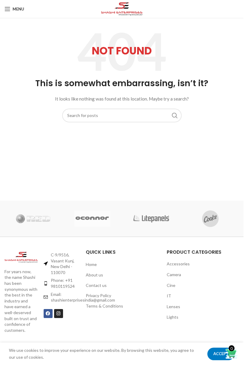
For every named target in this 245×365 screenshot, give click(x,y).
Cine (171, 285)
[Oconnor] (92, 219)
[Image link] (21, 257)
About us (94, 274)
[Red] (33, 219)
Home (91, 264)
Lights (172, 317)
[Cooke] (210, 219)
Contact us (96, 285)
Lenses (173, 306)
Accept (221, 353)
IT (169, 295)
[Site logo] (122, 9)
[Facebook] (48, 313)
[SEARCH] (175, 115)
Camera (174, 274)
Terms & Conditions (104, 305)
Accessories (178, 263)
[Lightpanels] (151, 219)
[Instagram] (58, 313)
